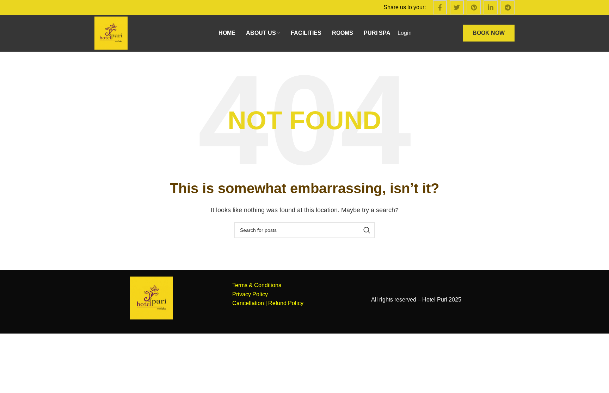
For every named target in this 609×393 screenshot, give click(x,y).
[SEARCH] (367, 230)
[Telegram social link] (507, 7)
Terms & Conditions (256, 285)
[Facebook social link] (440, 7)
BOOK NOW (489, 33)
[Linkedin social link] (491, 7)
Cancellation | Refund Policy (267, 303)
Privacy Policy (250, 294)
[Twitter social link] (457, 7)
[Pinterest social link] (474, 7)
